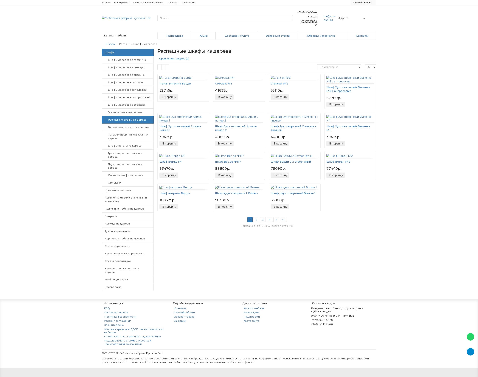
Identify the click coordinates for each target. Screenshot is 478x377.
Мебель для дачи (116, 279)
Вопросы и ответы (278, 35)
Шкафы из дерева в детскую (126, 67)
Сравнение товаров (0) (174, 58)
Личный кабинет (184, 312)
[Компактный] (167, 67)
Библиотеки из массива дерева (128, 127)
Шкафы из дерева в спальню (126, 74)
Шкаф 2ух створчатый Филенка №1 (348, 128)
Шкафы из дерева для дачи (125, 82)
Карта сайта (188, 2)
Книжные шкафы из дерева (125, 175)
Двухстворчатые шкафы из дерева (125, 166)
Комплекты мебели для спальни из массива (126, 199)
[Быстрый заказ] (182, 97)
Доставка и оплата (237, 35)
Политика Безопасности (120, 316)
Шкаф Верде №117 (228, 161)
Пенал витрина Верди (175, 83)
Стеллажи (114, 182)
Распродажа (174, 35)
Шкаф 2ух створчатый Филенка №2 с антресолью (348, 89)
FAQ (107, 308)
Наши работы (121, 2)
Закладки (180, 320)
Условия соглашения (117, 320)
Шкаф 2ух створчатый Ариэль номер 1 (180, 128)
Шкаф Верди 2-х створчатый (291, 161)
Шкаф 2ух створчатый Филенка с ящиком (294, 128)
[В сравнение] (206, 81)
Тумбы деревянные (117, 231)
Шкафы (110, 43)
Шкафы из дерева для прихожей (129, 97)
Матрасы (111, 216)
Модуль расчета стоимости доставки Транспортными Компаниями (128, 342)
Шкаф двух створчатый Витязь (236, 193)
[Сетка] (159, 67)
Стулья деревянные (118, 260)
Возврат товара (184, 316)
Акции (204, 35)
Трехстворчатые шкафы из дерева (125, 155)
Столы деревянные (117, 245)
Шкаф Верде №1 (170, 161)
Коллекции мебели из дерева (124, 208)
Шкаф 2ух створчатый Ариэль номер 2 (236, 128)
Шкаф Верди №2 (338, 161)
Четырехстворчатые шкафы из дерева (128, 136)
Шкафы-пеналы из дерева (125, 145)
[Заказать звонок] (470, 366)
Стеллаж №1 (223, 83)
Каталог (106, 2)
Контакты (173, 2)
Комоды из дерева (117, 223)
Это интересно (114, 324)
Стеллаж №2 (279, 83)
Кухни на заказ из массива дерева (122, 270)
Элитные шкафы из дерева (125, 112)
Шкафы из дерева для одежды (127, 89)
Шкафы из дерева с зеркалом (127, 104)
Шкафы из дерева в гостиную (127, 59)
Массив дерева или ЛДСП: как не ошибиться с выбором (134, 331)
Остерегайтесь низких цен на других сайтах (132, 336)
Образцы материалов (321, 35)
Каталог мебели (253, 308)
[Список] (163, 67)
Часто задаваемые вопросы (148, 2)
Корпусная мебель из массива (125, 238)
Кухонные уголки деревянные (124, 253)
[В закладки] (206, 77)
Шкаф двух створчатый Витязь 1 (293, 193)
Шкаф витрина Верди (174, 193)
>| (283, 219)
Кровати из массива (118, 190)
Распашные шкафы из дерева (127, 119)
